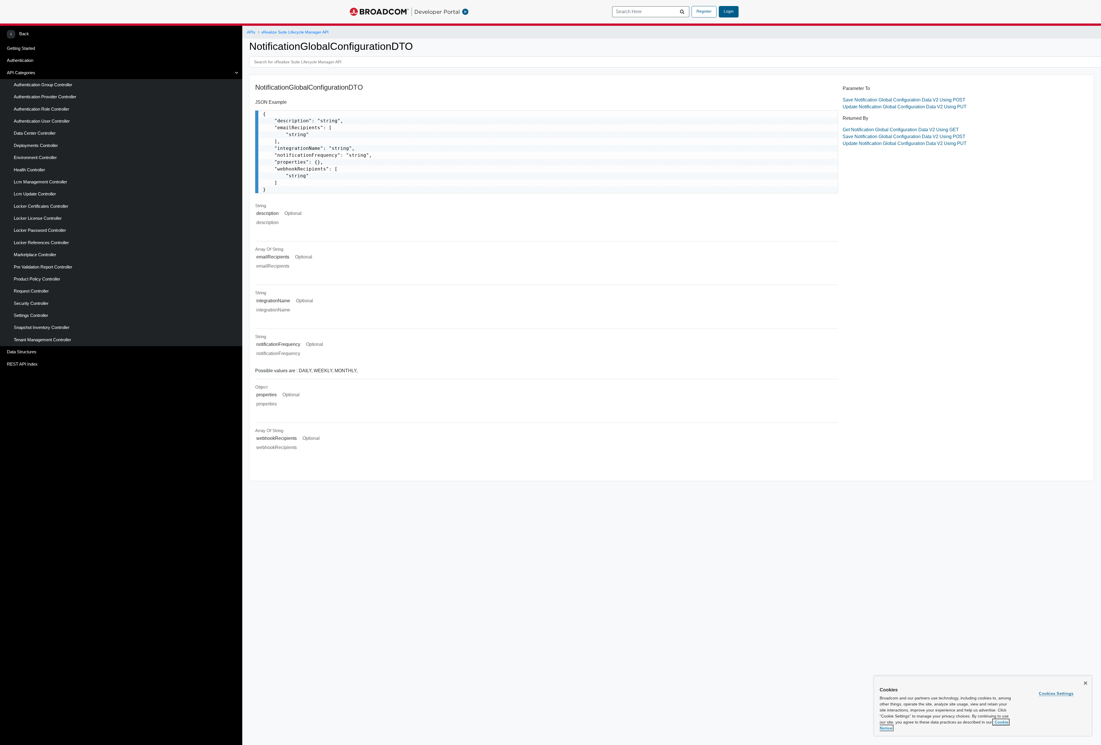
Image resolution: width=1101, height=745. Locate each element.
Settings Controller (31, 315)
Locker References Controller (41, 242)
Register (704, 11)
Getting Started (21, 48)
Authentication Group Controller (43, 85)
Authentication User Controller (42, 121)
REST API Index (22, 364)
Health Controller (29, 170)
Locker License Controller (38, 218)
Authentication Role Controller (41, 109)
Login (729, 11)
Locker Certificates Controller (41, 206)
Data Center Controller (35, 133)
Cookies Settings (1056, 693)
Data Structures (21, 352)
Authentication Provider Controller (45, 97)
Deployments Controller (36, 145)
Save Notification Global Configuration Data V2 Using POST (904, 99)
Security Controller (31, 303)
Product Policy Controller (37, 279)
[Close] (1085, 683)
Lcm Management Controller (40, 182)
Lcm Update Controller (35, 194)
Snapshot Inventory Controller (41, 327)
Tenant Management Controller (42, 340)
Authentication (20, 60)
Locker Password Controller (40, 230)
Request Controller (31, 291)
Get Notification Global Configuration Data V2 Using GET (901, 129)
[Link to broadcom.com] (379, 11)
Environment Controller (35, 157)
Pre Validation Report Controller (43, 267)
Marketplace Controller (35, 254)
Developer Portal (437, 11)
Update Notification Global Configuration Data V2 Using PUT (905, 106)
